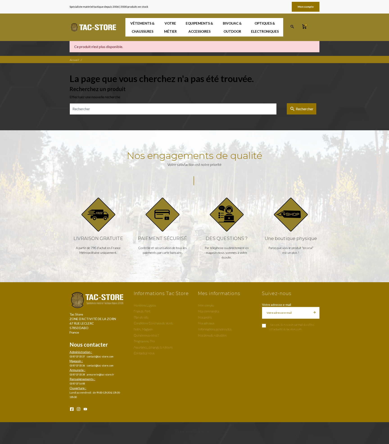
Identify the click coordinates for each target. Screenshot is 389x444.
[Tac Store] (94, 27)
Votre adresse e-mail (276, 305)
